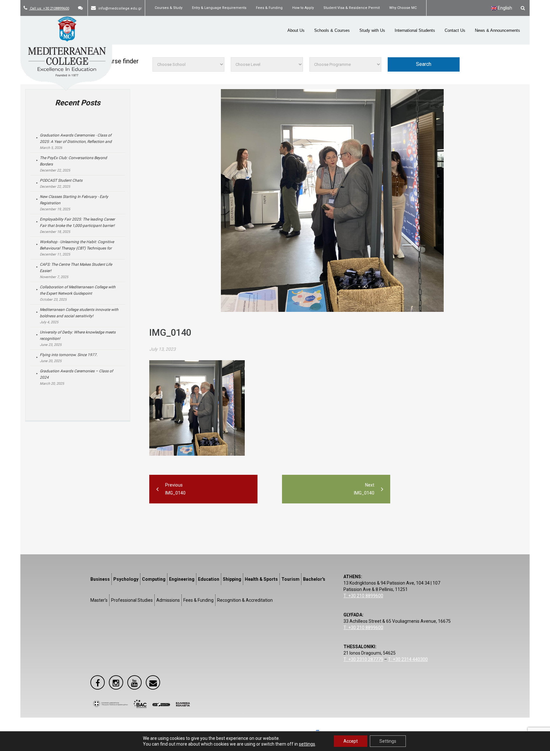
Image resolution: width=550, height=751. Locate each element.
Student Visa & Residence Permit (351, 8)
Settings (387, 741)
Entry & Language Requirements (219, 8)
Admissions (168, 600)
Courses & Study (168, 8)
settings (307, 744)
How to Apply (303, 8)
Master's (99, 600)
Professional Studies (132, 600)
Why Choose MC (403, 8)
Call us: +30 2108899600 (49, 8)
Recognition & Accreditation (245, 600)
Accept (350, 741)
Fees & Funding (269, 8)
